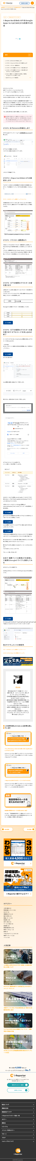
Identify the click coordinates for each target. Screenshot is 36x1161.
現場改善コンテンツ (8, 910)
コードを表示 (8, 322)
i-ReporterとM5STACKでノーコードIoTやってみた (17, 780)
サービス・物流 (7, 924)
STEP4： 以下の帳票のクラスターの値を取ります (17, 67)
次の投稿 (29, 829)
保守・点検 (6, 922)
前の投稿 (7, 829)
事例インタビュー (8, 929)
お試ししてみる (18, 1090)
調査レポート (7, 918)
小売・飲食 (6, 908)
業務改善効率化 (7, 927)
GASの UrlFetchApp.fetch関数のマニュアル (14, 653)
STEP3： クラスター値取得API (13, 65)
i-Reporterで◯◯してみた (14, 17)
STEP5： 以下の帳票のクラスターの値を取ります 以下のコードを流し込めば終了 (17, 70)
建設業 (5, 925)
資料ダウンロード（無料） (18, 1085)
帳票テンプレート (8, 935)
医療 (5, 931)
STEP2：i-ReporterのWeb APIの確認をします (16, 63)
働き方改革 (6, 916)
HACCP (5, 912)
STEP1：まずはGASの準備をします (14, 60)
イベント (6, 937)
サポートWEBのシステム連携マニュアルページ (14, 649)
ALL (5, 17)
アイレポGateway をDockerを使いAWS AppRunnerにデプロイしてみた (18, 749)
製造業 (5, 920)
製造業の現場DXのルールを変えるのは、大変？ (16, 810)
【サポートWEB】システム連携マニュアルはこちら (14, 199)
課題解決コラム (7, 914)
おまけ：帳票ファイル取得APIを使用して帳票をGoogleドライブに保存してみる (16, 74)
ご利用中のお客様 (24, 3)
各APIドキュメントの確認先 (12, 77)
